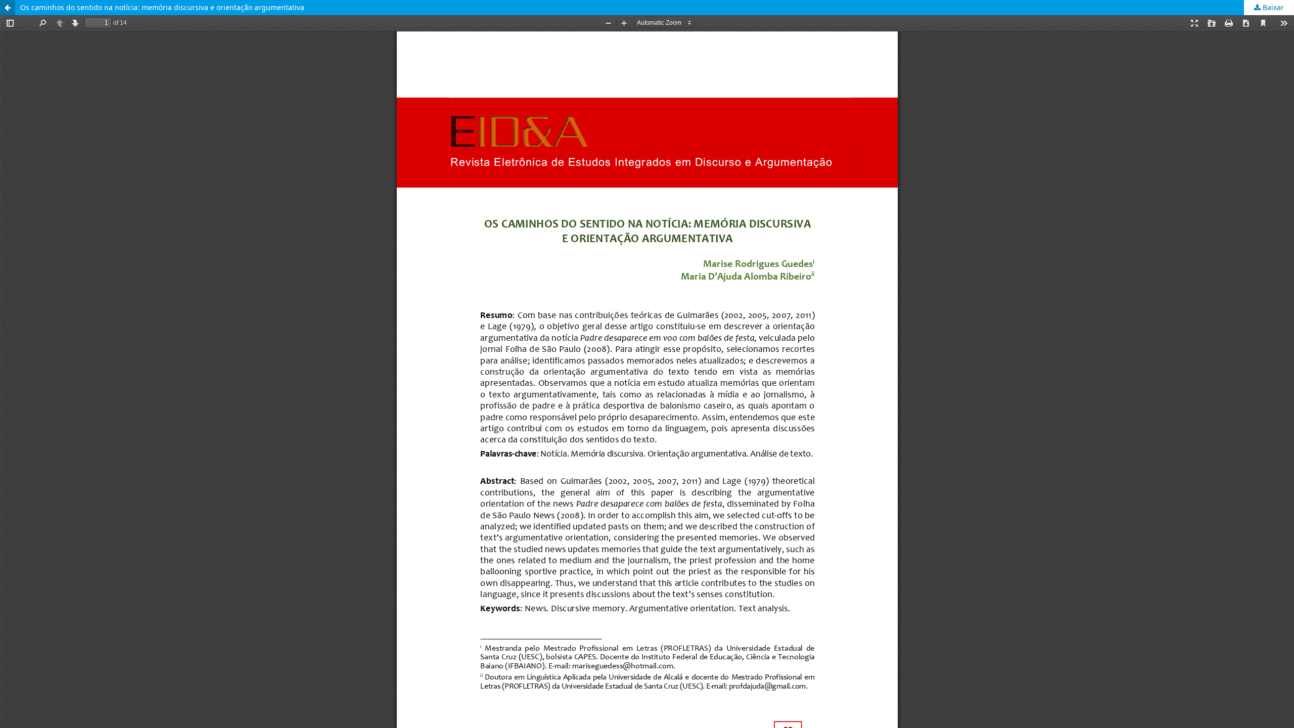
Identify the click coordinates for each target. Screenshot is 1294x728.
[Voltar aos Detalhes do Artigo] (7, 7)
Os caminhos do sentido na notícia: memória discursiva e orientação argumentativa (162, 7)
